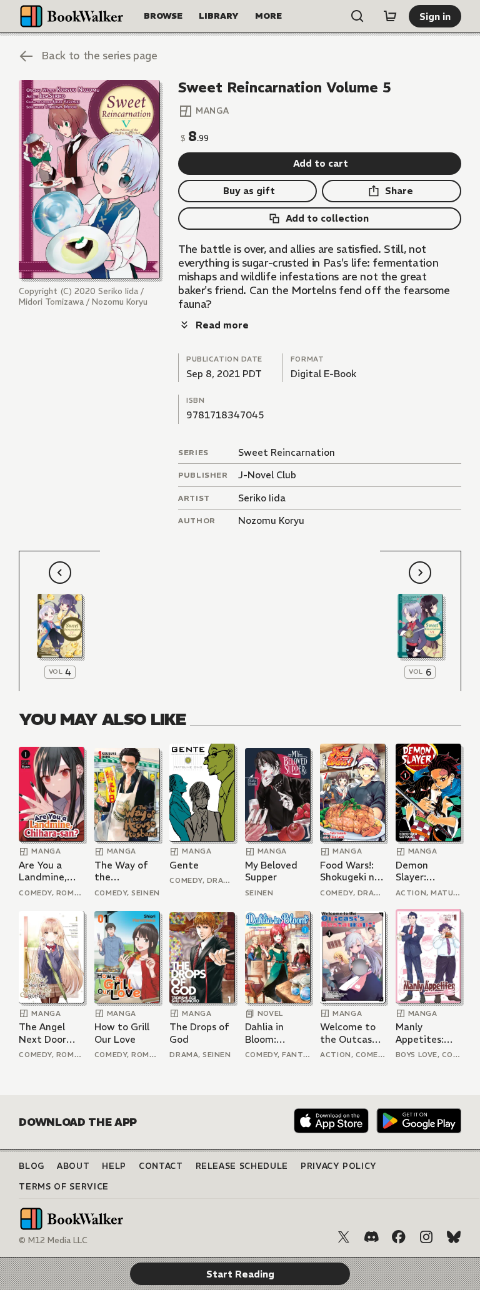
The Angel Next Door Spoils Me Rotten (42, 1033)
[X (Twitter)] (343, 1236)
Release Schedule (242, 1166)
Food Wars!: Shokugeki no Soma (350, 871)
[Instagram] (426, 1236)
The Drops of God (199, 1033)
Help (114, 1166)
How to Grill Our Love (121, 1033)
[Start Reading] (89, 180)
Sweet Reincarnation (286, 452)
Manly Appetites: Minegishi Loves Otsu (421, 1033)
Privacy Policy (339, 1166)
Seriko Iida (262, 498)
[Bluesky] (453, 1236)
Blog (31, 1166)
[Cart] (390, 16)
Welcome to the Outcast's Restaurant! (352, 1033)
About (73, 1166)
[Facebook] (398, 1236)
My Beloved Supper (271, 871)
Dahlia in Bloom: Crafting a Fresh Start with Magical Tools (274, 1033)
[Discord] (371, 1236)
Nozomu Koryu (271, 520)
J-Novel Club (267, 475)
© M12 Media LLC (53, 1240)
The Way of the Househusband (127, 871)
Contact (161, 1166)
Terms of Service (63, 1187)
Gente (184, 865)
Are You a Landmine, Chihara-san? (49, 871)
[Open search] (357, 16)
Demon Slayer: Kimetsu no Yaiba (422, 871)
